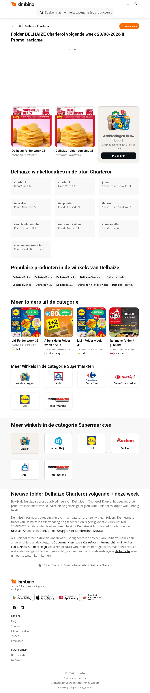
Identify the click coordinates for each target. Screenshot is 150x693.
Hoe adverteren (20, 655)
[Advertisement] (75, 76)
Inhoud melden (20, 631)
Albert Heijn (39, 547)
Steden (15, 636)
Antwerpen (30, 531)
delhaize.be (122, 551)
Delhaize (23, 547)
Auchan (128, 542)
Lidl (13, 547)
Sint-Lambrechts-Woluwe (86, 531)
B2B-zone (17, 660)
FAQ (13, 621)
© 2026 (75, 673)
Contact (15, 626)
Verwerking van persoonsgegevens (75, 687)
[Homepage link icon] (39, 565)
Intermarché (106, 542)
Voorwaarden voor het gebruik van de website (75, 682)
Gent (43, 531)
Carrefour (90, 542)
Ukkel (51, 531)
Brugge (62, 531)
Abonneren (131, 26)
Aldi (119, 542)
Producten (17, 641)
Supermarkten (64, 542)
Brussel (16, 531)
